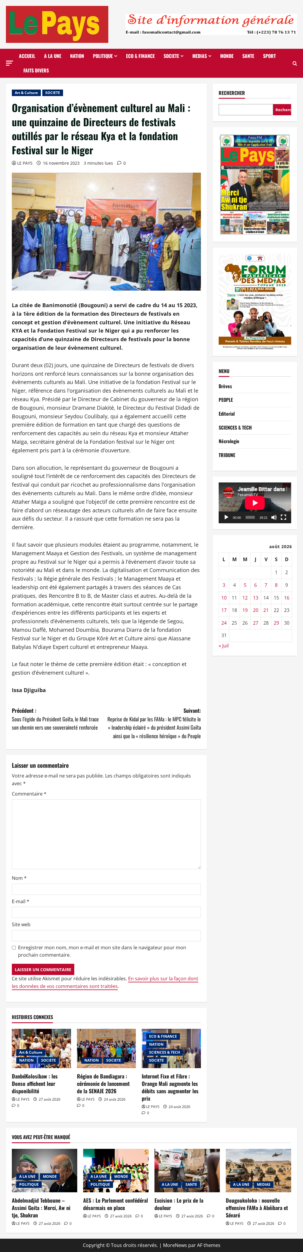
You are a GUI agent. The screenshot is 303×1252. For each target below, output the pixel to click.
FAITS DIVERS (36, 70)
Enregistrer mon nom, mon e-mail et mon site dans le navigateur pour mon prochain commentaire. (102, 951)
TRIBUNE (227, 455)
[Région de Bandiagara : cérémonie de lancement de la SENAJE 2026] (106, 1048)
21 (266, 610)
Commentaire (29, 794)
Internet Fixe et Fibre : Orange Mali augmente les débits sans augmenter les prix (170, 1087)
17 (224, 610)
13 (255, 598)
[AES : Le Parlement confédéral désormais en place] (116, 1170)
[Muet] (274, 517)
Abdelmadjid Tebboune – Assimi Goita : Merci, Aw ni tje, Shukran (41, 1207)
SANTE (248, 55)
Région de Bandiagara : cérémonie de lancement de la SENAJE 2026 (103, 1083)
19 (245, 610)
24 (224, 623)
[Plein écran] (283, 517)
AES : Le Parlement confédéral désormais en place (115, 1203)
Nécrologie (229, 441)
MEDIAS (199, 55)
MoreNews (175, 1245)
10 (224, 598)
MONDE (226, 55)
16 (286, 598)
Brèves (225, 386)
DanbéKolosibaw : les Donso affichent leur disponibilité (35, 1083)
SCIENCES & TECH (164, 1052)
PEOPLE (226, 399)
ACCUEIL (27, 55)
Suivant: (154, 723)
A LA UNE (52, 55)
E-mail (20, 901)
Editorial (227, 413)
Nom (19, 878)
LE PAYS (25, 163)
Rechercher (232, 93)
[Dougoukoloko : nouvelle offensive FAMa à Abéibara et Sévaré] (258, 1170)
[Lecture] (226, 517)
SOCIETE (171, 55)
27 (255, 623)
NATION (77, 55)
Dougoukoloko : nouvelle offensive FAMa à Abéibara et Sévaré (257, 1207)
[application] (255, 502)
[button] (9, 63)
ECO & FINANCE (140, 55)
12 (245, 598)
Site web (21, 924)
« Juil (224, 645)
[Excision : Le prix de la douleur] (187, 1170)
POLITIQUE (103, 55)
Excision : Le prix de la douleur (178, 1203)
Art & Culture (26, 92)
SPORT (269, 55)
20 (255, 610)
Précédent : (55, 719)
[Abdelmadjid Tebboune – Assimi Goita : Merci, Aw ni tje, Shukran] (44, 1170)
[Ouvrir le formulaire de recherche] (295, 63)
